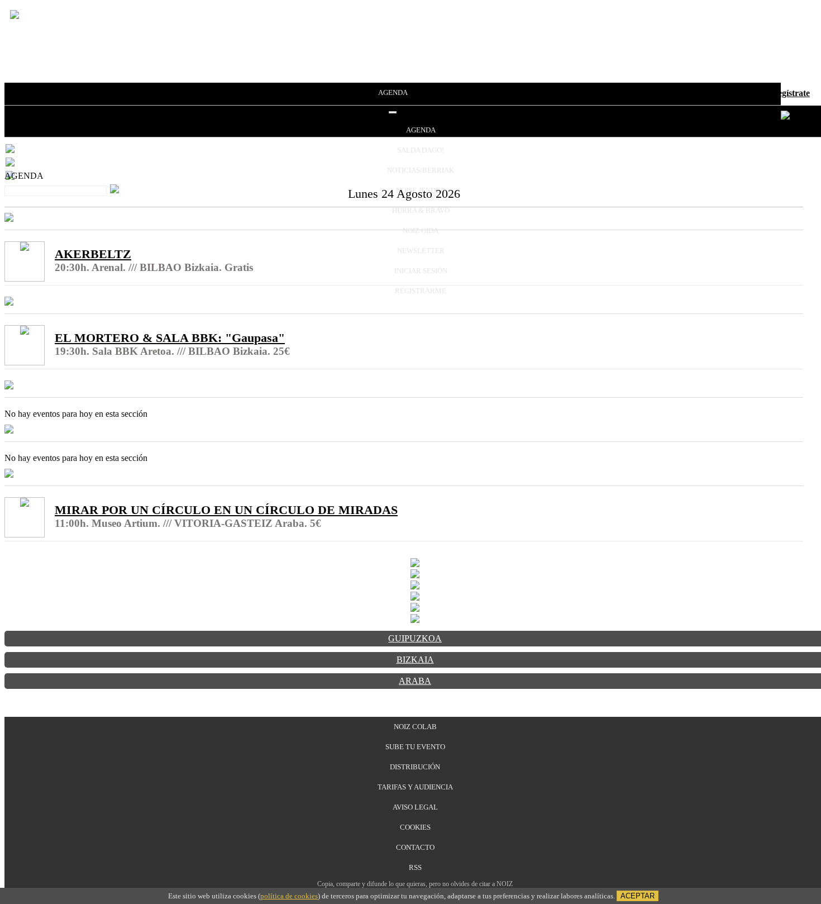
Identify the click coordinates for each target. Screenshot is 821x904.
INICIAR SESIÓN (420, 271)
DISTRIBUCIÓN (415, 767)
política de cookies (289, 896)
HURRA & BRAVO (421, 210)
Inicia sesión (742, 93)
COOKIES (415, 827)
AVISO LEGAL (415, 807)
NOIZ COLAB (415, 726)
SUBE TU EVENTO (415, 747)
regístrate (792, 93)
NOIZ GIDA (420, 230)
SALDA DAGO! (420, 150)
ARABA (415, 681)
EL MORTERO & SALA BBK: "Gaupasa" (170, 338)
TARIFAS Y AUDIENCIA (415, 787)
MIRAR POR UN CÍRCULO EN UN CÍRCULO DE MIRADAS (226, 510)
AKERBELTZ (93, 254)
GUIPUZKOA (415, 638)
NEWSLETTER (421, 250)
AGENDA (393, 92)
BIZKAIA (415, 659)
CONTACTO (415, 847)
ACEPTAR (637, 896)
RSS (415, 867)
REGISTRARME (420, 291)
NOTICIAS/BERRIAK (420, 170)
